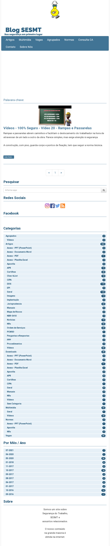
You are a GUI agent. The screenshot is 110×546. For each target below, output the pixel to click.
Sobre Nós (26, 46)
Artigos (10, 39)
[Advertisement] (55, 73)
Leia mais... (8, 157)
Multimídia (25, 39)
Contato (10, 46)
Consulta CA (85, 39)
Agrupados (53, 39)
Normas (69, 39)
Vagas (39, 39)
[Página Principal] (55, 10)
